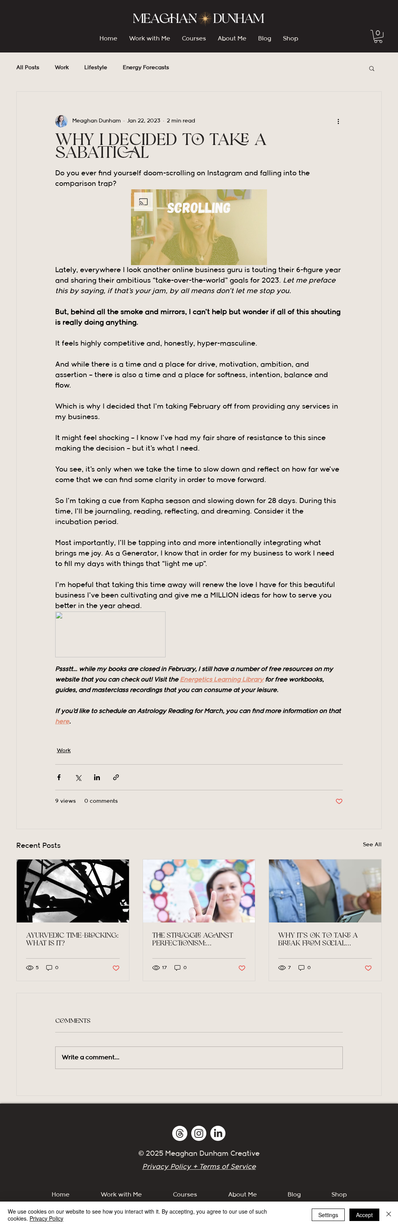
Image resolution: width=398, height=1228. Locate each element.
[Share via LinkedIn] (97, 777)
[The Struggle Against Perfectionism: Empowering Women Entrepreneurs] (199, 890)
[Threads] (179, 1133)
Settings (328, 1215)
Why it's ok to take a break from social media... (318, 940)
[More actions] (338, 121)
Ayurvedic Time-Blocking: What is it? (72, 940)
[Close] (388, 1215)
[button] (378, 36)
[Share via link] (116, 777)
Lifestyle (95, 67)
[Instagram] (198, 1133)
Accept (364, 1215)
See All (372, 844)
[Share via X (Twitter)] (78, 777)
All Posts (27, 67)
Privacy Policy (46, 1218)
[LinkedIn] (217, 1133)
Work (62, 67)
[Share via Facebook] (59, 777)
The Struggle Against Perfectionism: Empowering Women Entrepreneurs (192, 940)
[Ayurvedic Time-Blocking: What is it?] (73, 890)
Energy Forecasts (146, 67)
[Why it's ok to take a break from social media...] (325, 890)
